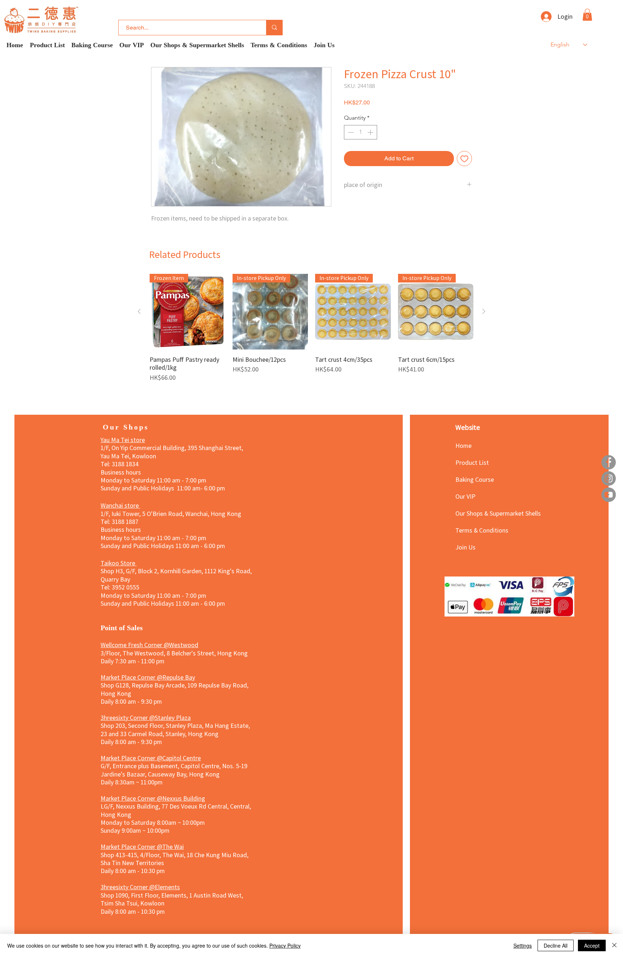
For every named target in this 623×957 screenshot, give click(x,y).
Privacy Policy (285, 945)
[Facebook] (608, 462)
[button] (587, 15)
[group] (311, 331)
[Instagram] (608, 478)
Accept (592, 945)
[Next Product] (484, 311)
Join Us (465, 547)
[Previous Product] (139, 311)
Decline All (555, 945)
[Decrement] (350, 132)
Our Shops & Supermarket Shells (480, 513)
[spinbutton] (360, 132)
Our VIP (465, 496)
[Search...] (274, 27)
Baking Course (474, 479)
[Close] (614, 945)
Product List (472, 462)
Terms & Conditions (480, 530)
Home (463, 445)
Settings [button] (522, 945)
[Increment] (371, 132)
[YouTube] (608, 495)
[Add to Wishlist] (464, 158)
